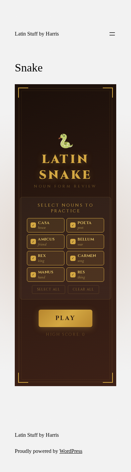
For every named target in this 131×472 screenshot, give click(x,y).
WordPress (70, 451)
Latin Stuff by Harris (37, 34)
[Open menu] (112, 34)
